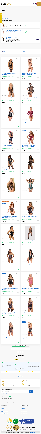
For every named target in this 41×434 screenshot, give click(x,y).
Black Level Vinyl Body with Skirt (8, 122)
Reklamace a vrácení (4, 411)
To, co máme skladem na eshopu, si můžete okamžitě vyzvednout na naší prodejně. (31, 381)
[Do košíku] (38, 78)
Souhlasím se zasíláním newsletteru (6, 393)
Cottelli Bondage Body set (7, 145)
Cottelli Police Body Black (7, 169)
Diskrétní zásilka (4, 408)
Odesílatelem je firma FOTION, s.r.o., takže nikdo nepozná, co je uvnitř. (12, 381)
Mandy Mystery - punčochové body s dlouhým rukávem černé (13, 31)
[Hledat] (15, 4)
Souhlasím (33, 432)
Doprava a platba (24, 406)
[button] (39, 4)
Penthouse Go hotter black (7, 193)
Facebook (16, 402)
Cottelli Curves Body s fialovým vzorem (29, 312)
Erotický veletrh (23, 408)
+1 (38, 95)
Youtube (10, 402)
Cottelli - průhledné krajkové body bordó (30, 122)
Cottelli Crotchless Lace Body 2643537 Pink (30, 288)
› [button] (4, 18)
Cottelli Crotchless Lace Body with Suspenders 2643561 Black (8, 313)
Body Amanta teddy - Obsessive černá (29, 216)
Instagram (22, 402)
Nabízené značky (24, 411)
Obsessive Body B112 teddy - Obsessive (13, 23)
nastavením (18, 432)
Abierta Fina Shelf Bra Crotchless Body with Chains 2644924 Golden (9, 217)
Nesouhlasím (27, 432)
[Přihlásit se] (33, 4)
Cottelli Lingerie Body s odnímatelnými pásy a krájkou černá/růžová (29, 338)
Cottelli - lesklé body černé (27, 264)
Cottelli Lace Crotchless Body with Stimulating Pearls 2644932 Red (28, 146)
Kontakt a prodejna (4, 406)
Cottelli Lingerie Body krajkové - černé (9, 337)
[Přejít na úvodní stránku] (6, 4)
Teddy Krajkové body (26, 193)
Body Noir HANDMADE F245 (7, 240)
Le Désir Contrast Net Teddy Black (28, 169)
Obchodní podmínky (24, 413)
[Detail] (18, 78)
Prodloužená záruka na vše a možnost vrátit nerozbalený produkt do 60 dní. (12, 385)
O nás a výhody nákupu (5, 413)
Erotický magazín (4, 414)
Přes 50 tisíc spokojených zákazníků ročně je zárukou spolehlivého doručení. (32, 385)
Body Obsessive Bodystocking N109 (29, 240)
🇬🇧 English (23, 414)
